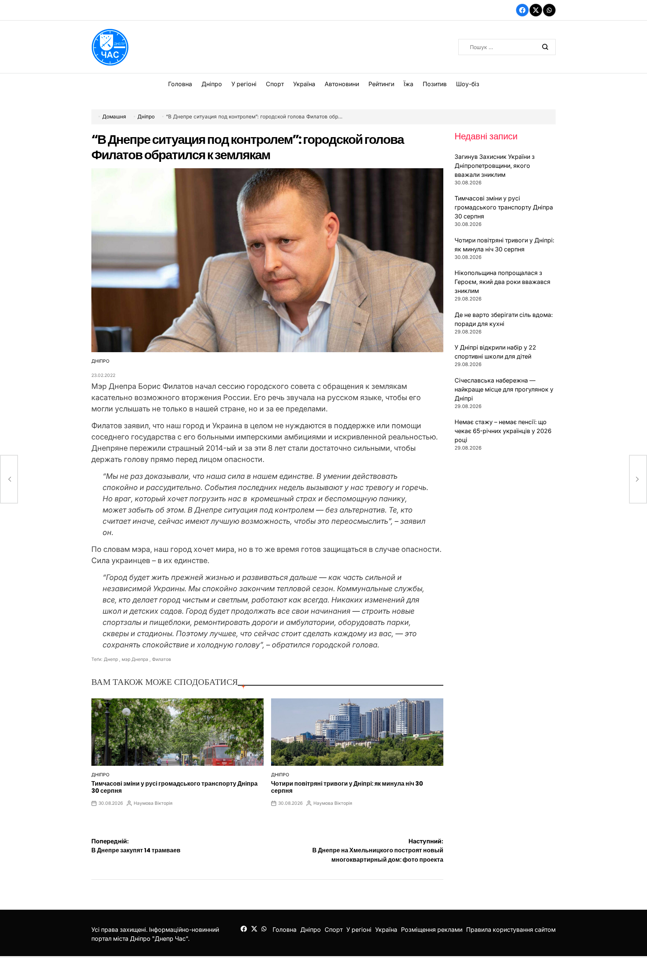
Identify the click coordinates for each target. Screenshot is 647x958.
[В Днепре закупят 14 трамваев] (9, 479)
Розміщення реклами (431, 929)
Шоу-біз (467, 84)
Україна (304, 84)
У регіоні (243, 84)
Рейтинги (381, 84)
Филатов (161, 659)
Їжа (408, 84)
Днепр (111, 659)
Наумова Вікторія (153, 803)
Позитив (435, 84)
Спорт (275, 84)
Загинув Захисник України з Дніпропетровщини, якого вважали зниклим (495, 165)
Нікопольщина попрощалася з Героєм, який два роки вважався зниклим (502, 281)
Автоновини (342, 84)
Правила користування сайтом (511, 929)
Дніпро (211, 84)
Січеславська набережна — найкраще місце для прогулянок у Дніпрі (504, 389)
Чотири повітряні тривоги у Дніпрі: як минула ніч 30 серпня (347, 787)
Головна (180, 84)
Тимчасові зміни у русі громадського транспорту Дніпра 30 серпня (174, 787)
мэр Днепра (135, 659)
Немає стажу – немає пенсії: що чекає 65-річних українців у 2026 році (503, 431)
